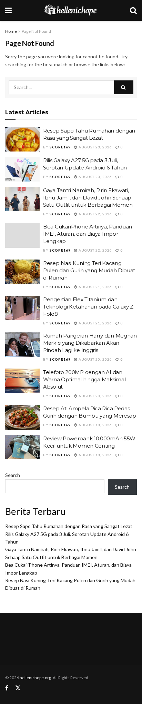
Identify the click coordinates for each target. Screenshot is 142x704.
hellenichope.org (35, 677)
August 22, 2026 (95, 214)
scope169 (60, 147)
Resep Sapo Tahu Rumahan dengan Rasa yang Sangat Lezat (68, 526)
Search (12, 475)
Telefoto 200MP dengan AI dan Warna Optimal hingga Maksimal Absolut (84, 379)
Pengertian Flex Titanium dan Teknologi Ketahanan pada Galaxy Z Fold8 (88, 306)
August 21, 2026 (95, 287)
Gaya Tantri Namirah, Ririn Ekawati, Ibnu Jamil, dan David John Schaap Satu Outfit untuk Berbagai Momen (87, 197)
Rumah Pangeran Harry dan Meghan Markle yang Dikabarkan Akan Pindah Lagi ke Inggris (90, 342)
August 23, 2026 (95, 147)
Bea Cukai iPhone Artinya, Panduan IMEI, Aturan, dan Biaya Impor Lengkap (87, 233)
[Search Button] (123, 87)
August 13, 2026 (95, 425)
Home (11, 31)
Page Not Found (36, 31)
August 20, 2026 (95, 359)
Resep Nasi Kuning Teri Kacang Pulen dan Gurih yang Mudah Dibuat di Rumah (89, 270)
